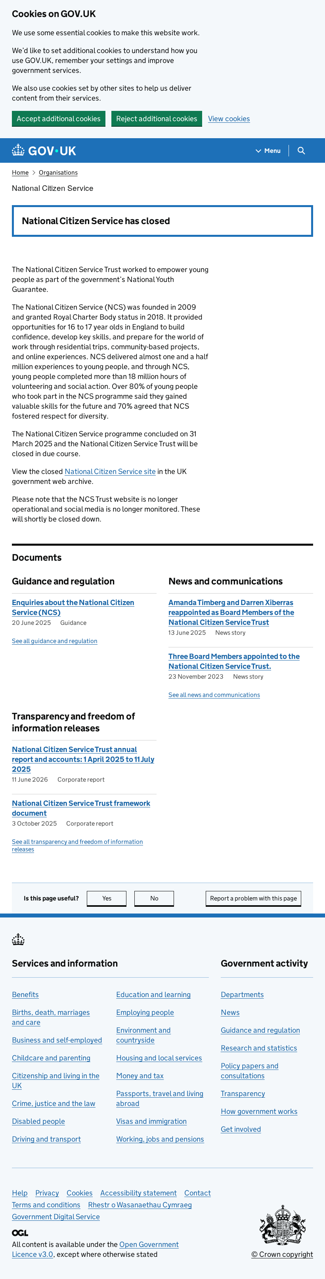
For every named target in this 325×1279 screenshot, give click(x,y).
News (230, 1012)
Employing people (145, 1012)
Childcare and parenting (51, 1057)
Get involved (241, 1129)
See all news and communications (214, 695)
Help (20, 1192)
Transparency (243, 1093)
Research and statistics (259, 1048)
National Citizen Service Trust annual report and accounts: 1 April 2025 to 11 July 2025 (83, 759)
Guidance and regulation (260, 1030)
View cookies (229, 118)
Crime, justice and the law (54, 1103)
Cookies (80, 1192)
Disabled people (38, 1121)
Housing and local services (159, 1057)
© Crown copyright (282, 1254)
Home (20, 172)
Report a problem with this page (253, 898)
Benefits (25, 994)
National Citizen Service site (110, 471)
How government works (259, 1111)
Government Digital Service (56, 1216)
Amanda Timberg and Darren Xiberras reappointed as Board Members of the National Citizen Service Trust (231, 612)
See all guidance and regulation (55, 641)
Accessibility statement (138, 1192)
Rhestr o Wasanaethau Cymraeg (140, 1204)
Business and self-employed (57, 1040)
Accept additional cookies (59, 118)
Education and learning (153, 994)
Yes (114, 898)
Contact (197, 1192)
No (162, 898)
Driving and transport (46, 1139)
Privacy (47, 1192)
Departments (242, 994)
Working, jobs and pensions (160, 1139)
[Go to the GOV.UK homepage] (44, 150)
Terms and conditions (46, 1204)
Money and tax (140, 1075)
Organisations (58, 172)
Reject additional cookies (156, 118)
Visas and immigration (151, 1121)
